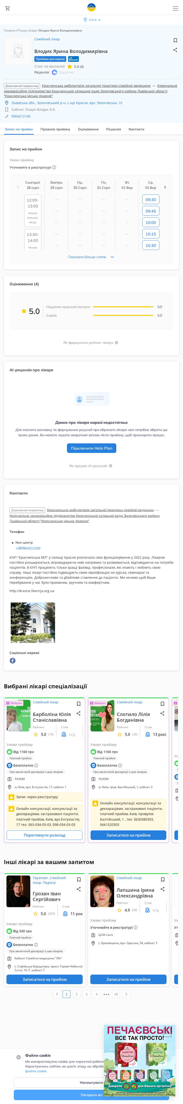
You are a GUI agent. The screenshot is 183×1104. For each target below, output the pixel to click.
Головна (9, 30)
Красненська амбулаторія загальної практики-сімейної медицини (96, 85)
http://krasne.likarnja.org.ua (32, 591)
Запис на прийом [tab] (19, 129)
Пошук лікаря (27, 30)
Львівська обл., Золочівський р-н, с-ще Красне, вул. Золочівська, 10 (66, 103)
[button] (175, 50)
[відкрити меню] (175, 8)
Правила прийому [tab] (55, 129)
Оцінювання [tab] (88, 129)
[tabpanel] (91, 408)
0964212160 (20, 116)
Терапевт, (41, 878)
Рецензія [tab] (113, 129)
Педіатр (49, 882)
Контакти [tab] (136, 129)
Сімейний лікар (47, 39)
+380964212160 (27, 548)
